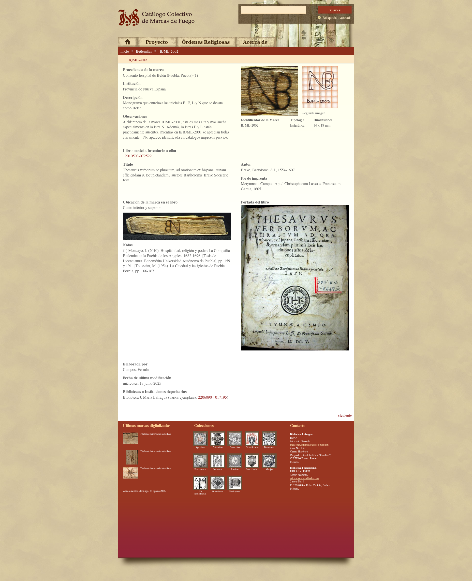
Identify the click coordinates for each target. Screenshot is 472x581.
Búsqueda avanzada (337, 17)
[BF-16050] (130, 474)
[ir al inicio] (156, 17)
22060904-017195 (212, 397)
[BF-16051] (130, 457)
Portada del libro (255, 202)
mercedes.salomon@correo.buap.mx (309, 444)
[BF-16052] (130, 440)
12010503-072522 (137, 155)
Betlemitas (144, 51)
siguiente (345, 415)
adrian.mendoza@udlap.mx (304, 478)
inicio (124, 51)
